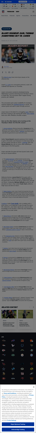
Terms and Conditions (10, 393)
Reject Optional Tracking (18, 424)
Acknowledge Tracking (18, 429)
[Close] (34, 387)
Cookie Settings (11, 420)
